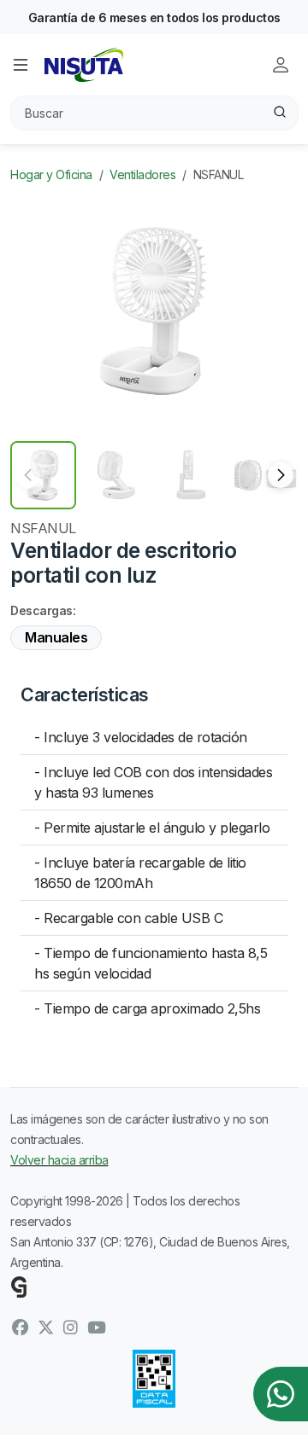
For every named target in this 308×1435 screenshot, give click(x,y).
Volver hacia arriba (59, 1160)
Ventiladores (142, 174)
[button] (280, 475)
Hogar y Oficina (51, 174)
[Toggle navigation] (20, 65)
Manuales (56, 637)
